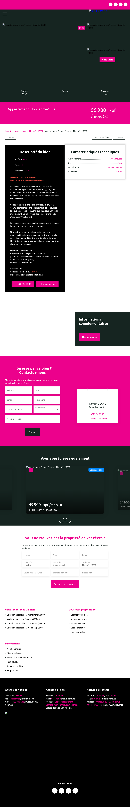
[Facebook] (110, 4)
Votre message (14, 419)
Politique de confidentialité (19, 657)
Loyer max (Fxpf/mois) (34, 573)
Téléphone (40, 400)
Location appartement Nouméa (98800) (25, 628)
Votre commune (14, 409)
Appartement (21, 131)
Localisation (86, 562)
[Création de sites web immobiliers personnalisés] (25, 670)
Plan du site (12, 662)
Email (9, 400)
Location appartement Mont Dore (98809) (26, 615)
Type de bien (57, 562)
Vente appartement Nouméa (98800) (23, 619)
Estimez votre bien (79, 615)
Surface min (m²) (60, 573)
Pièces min (87, 573)
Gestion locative (78, 628)
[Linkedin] (121, 4)
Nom (38, 390)
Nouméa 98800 (36, 131)
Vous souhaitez (40, 408)
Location (9, 131)
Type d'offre (28, 562)
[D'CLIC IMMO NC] (109, 14)
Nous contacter (78, 632)
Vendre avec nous (79, 619)
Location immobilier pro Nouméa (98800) (26, 623)
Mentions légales (14, 653)
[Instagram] (115, 4)
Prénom (10, 390)
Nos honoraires (14, 649)
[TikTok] (125, 4)
